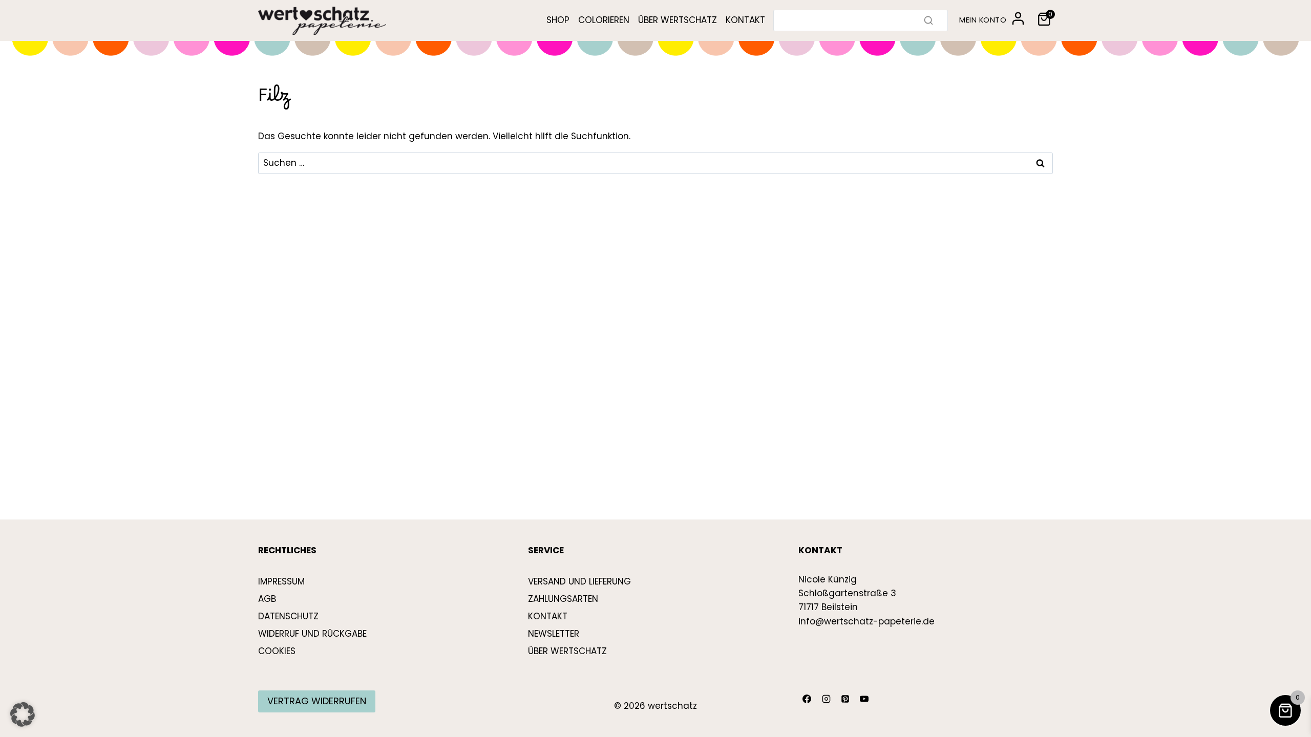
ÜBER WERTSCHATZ (677, 20)
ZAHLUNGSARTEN (563, 599)
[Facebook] (807, 699)
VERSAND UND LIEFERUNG (579, 581)
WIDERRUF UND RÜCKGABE (312, 633)
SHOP (557, 20)
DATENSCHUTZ (288, 616)
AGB (267, 599)
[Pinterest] (845, 699)
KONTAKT (745, 20)
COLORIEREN (603, 20)
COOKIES (276, 651)
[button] (22, 714)
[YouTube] (864, 699)
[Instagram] (826, 699)
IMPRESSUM (281, 581)
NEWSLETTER (553, 633)
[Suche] (928, 20)
